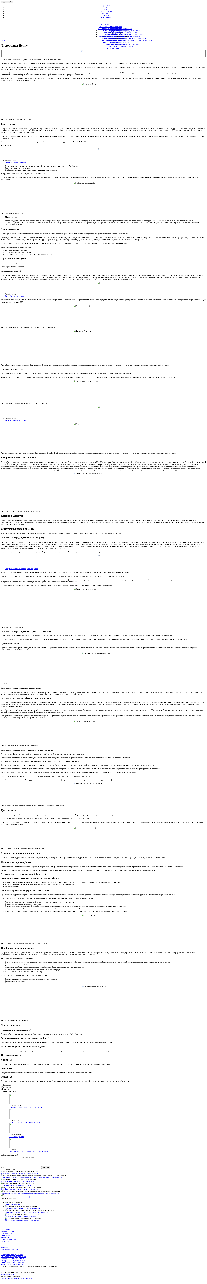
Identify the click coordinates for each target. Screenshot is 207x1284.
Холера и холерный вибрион (15, 162)
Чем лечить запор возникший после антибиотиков (23, 1208)
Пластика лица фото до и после (12, 1259)
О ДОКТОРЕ (106, 6)
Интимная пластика (113, 38)
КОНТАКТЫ (106, 17)
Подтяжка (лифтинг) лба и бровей (127, 31)
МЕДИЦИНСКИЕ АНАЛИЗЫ (113, 40)
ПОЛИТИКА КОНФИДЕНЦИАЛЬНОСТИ (17, 1278)
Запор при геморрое (12, 1204)
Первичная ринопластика (114, 33)
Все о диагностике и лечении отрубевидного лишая (28, 1151)
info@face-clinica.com (8, 1274)
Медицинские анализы (9, 1249)
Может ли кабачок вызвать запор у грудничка (22, 1220)
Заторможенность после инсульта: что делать (21, 569)
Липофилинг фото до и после (12, 1255)
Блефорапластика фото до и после (13, 1257)
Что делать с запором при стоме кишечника (21, 1216)
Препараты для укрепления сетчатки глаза (16, 1185)
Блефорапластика (7, 1231)
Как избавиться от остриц (14, 296)
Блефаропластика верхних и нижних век (117, 29)
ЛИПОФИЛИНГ (105, 25)
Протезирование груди (115, 34)
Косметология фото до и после (12, 1264)
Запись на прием (113, 48)
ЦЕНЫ (105, 9)
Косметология (6, 1241)
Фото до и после (113, 44)
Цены (113, 46)
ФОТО (105, 8)
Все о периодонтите (16, 1137)
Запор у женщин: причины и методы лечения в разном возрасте (28, 1212)
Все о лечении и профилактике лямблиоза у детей (19, 1173)
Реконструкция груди (9, 1239)
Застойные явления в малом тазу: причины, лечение (20, 1189)
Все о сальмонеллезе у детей (15, 420)
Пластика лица (6, 1233)
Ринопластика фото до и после (12, 1262)
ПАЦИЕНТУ (106, 13)
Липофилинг (5, 1229)
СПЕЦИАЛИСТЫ (106, 11)
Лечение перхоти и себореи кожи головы (24, 1122)
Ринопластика (6, 1235)
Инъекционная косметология (113, 36)
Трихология (113, 42)
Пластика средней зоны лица (127, 33)
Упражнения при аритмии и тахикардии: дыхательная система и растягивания (30, 1193)
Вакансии (4, 1247)
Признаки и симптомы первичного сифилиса (17, 1197)
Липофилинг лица (115, 27)
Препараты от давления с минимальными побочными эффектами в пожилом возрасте (32, 1177)
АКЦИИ (106, 15)
